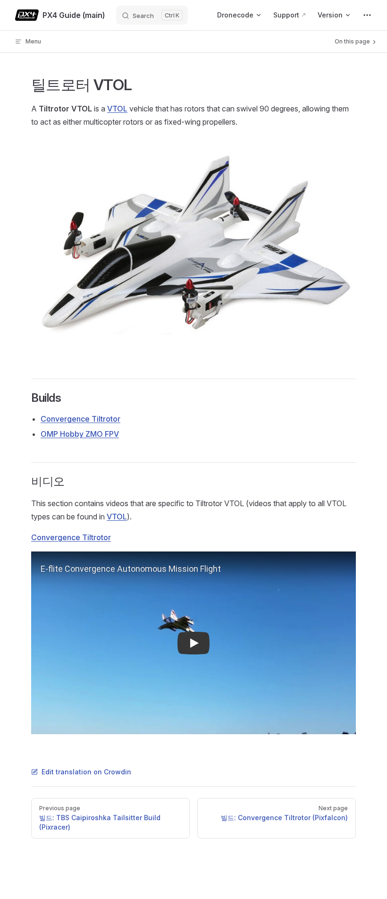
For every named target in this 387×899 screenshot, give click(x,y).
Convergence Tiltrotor (80, 419)
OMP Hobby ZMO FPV (80, 434)
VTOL (117, 108)
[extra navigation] (367, 15)
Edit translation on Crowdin (86, 772)
